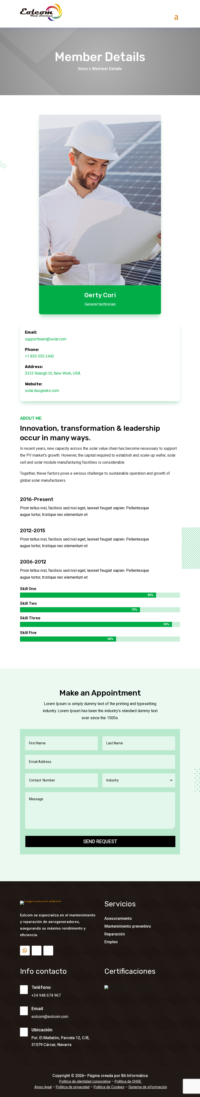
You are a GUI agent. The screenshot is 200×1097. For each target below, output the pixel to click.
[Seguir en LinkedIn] (36, 950)
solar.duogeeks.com (42, 390)
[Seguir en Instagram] (48, 950)
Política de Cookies (109, 1087)
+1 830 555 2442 (39, 356)
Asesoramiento (118, 918)
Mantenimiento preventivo (127, 926)
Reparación (114, 934)
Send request (100, 841)
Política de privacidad (73, 1087)
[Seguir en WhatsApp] (25, 950)
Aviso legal (43, 1087)
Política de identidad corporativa (84, 1081)
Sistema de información (148, 1087)
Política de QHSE (128, 1081)
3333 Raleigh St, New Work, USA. (53, 373)
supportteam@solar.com (45, 339)
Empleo (111, 942)
